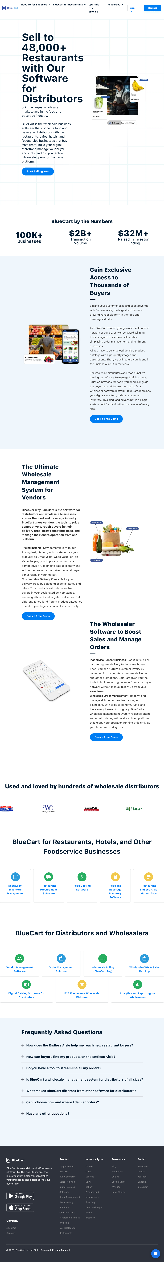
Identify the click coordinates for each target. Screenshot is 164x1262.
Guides (115, 1176)
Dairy (88, 1181)
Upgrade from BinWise (94, 8)
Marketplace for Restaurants (67, 1230)
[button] (35, 4)
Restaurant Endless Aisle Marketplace (148, 889)
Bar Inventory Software (66, 1205)
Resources (117, 1171)
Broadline (90, 1217)
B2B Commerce (67, 1176)
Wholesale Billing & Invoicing (69, 1220)
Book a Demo (119, 1181)
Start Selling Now (38, 171)
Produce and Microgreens (92, 1194)
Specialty (90, 1202)
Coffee (89, 1166)
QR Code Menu (67, 1212)
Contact (10, 1233)
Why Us (116, 1187)
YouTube (142, 1176)
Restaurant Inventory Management (15, 889)
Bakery (89, 1187)
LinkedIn (142, 1181)
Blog (114, 1166)
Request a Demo (152, 9)
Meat (88, 1171)
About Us (11, 1228)
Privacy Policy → (61, 1250)
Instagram (143, 1187)
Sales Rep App (67, 1181)
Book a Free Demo (106, 418)
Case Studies (118, 1192)
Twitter (141, 1171)
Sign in (132, 9)
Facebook (143, 1166)
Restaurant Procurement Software (48, 889)
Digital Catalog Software (67, 1189)
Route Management (69, 1197)
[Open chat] (155, 1253)
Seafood (90, 1176)
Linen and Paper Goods (94, 1210)
